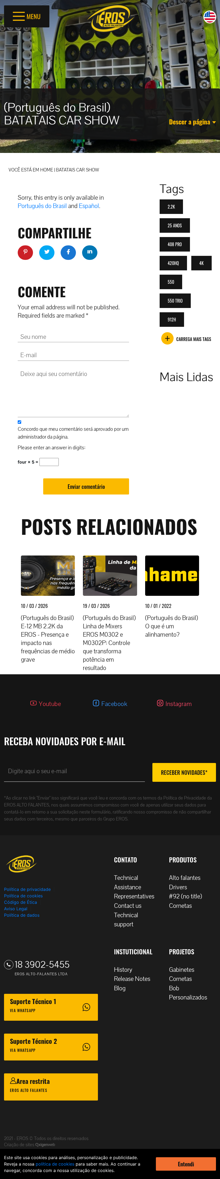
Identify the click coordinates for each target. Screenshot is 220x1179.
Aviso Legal (15, 908)
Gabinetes (181, 970)
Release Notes (132, 979)
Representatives (134, 896)
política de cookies (55, 1164)
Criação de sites (19, 1145)
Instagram (179, 704)
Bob (174, 988)
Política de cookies (23, 895)
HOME (46, 170)
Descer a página (189, 121)
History (123, 970)
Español (89, 206)
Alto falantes (184, 878)
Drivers (178, 887)
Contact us (127, 906)
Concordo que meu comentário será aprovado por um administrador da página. (73, 433)
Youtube (50, 704)
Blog (120, 988)
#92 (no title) (185, 896)
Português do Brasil (42, 206)
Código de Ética (20, 902)
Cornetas (180, 906)
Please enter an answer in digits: (51, 447)
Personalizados (188, 997)
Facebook (114, 704)
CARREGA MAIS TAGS (193, 339)
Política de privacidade (27, 889)
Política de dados (21, 915)
